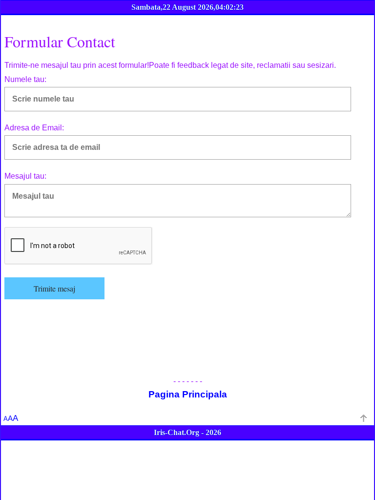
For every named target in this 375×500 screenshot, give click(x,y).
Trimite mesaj (54, 288)
